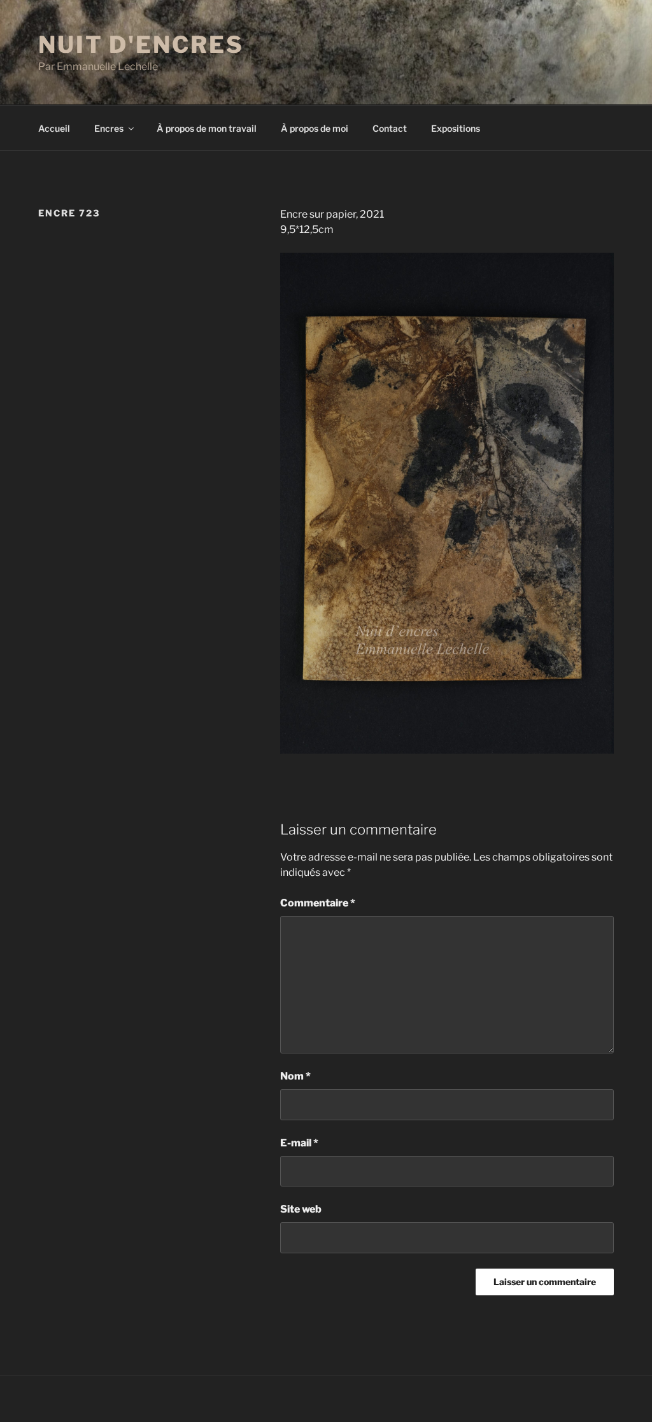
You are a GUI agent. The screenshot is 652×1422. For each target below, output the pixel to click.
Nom (295, 1076)
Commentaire (317, 903)
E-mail (299, 1143)
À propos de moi (314, 128)
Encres (109, 128)
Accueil (54, 128)
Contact (389, 128)
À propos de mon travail (207, 128)
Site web (301, 1209)
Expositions (455, 128)
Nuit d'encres (140, 45)
